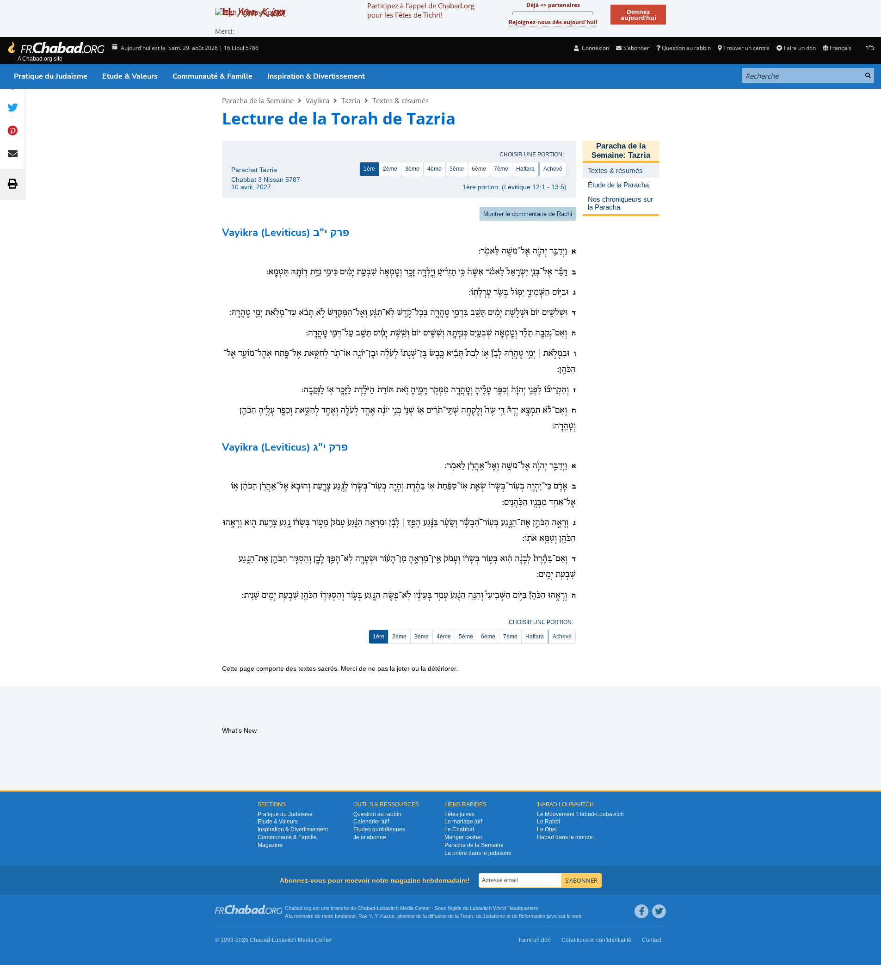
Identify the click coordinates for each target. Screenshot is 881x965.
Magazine (270, 845)
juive (552, 916)
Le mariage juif (463, 821)
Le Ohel (547, 829)
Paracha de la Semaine (258, 100)
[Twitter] (659, 911)
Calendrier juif (371, 821)
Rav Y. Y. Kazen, (377, 916)
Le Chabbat (459, 829)
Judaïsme (494, 916)
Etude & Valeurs (130, 76)
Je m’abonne (369, 837)
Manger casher (463, 837)
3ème (412, 169)
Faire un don (799, 48)
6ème (479, 169)
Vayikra (317, 100)
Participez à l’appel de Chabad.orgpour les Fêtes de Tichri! (420, 10)
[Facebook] (641, 911)
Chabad (366, 908)
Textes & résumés (400, 100)
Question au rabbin (686, 48)
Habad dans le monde (565, 837)
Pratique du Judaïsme (50, 76)
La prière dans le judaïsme (477, 853)
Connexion (594, 48)
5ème (457, 169)
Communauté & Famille (213, 76)
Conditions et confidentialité (596, 940)
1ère (369, 169)
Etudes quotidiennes (379, 829)
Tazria (350, 100)
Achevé (552, 169)
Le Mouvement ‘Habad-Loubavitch (580, 814)
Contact (651, 940)
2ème (390, 169)
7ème (501, 169)
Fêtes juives (459, 814)
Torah (466, 916)
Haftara (525, 169)
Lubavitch (388, 908)
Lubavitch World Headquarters (504, 908)
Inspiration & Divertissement (316, 76)
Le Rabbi (548, 821)
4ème (434, 169)
